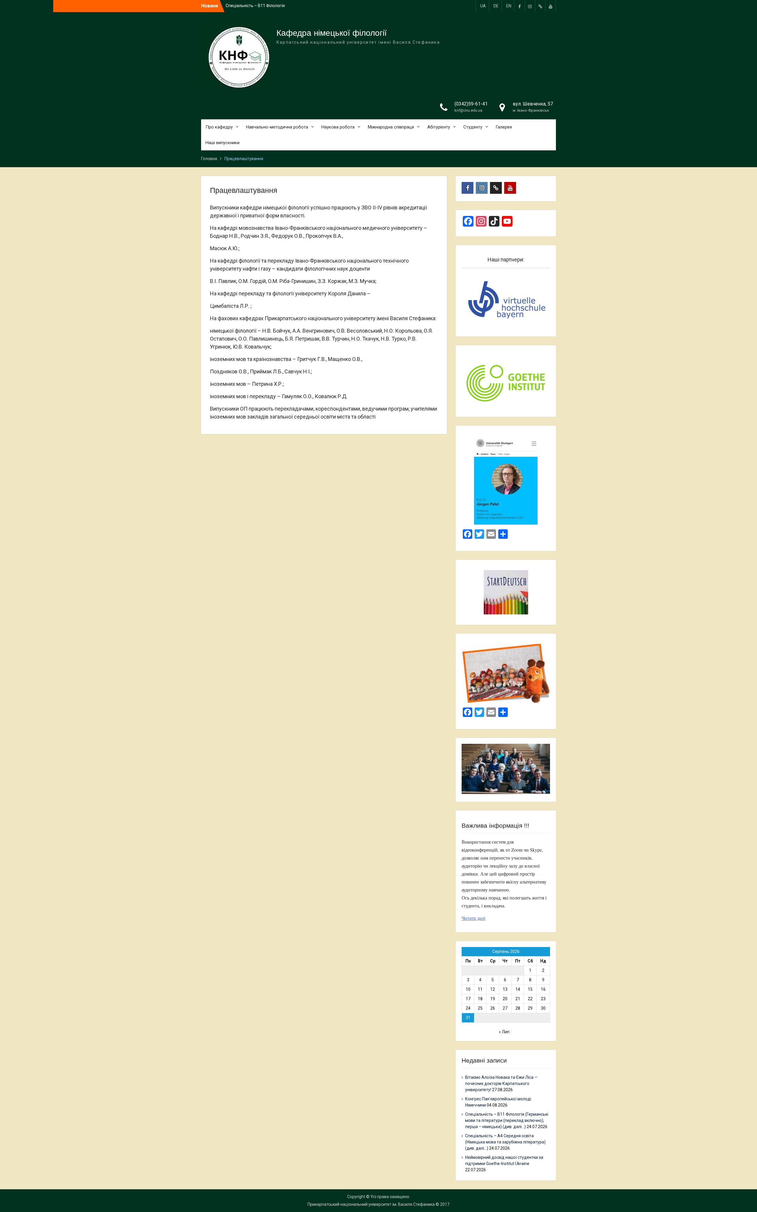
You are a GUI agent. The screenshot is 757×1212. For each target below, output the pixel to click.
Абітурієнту (438, 127)
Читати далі (473, 918)
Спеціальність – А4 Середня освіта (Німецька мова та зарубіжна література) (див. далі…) (505, 1142)
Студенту (472, 127)
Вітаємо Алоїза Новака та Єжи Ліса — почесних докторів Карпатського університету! (501, 1083)
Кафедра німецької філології (331, 33)
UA (483, 6)
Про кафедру (219, 127)
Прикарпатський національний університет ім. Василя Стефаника (371, 1204)
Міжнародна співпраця (391, 127)
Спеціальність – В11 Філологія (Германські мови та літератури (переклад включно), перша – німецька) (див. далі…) (506, 1120)
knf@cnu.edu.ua (468, 110)
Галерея (504, 127)
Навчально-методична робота (277, 127)
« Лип (504, 1031)
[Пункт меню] (520, 6)
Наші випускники (223, 142)
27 (505, 1008)
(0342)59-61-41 (471, 104)
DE (496, 6)
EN (508, 6)
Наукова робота (338, 127)
